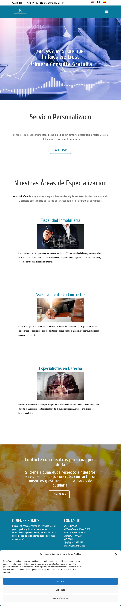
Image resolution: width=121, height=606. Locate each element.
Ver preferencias (60, 598)
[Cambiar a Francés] (98, 2)
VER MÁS (60, 271)
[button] (116, 554)
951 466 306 (77, 542)
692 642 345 (79, 545)
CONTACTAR (59, 494)
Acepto (60, 581)
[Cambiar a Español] (104, 2)
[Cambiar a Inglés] (92, 2)
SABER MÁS (60, 150)
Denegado (60, 590)
